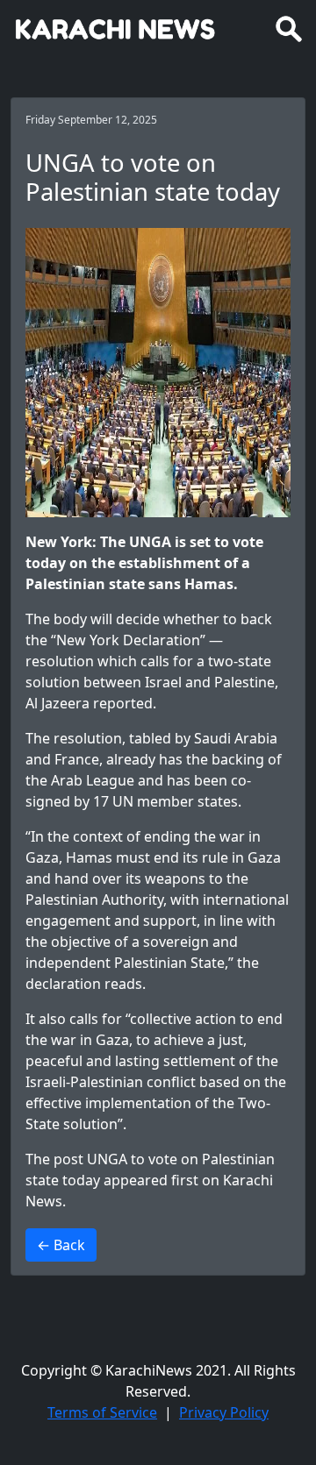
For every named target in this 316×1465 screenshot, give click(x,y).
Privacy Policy (224, 1412)
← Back (61, 1245)
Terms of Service (102, 1412)
